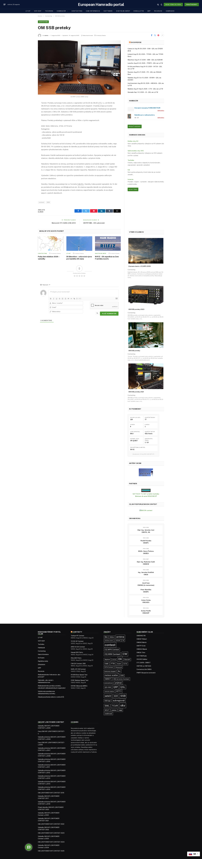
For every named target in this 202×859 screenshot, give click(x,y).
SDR (116, 696)
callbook (117, 640)
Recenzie (158, 11)
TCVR (115, 705)
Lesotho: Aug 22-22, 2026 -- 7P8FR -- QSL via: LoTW (145, 63)
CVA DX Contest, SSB (78, 663)
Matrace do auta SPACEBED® (146, 496)
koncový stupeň (110, 671)
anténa (120, 636)
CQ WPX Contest (112, 650)
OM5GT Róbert (142, 639)
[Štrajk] (59, 298)
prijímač (118, 683)
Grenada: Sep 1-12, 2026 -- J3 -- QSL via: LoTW (143, 92)
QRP (149, 11)
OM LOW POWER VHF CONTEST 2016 (51, 793)
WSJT (107, 710)
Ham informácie (93, 11)
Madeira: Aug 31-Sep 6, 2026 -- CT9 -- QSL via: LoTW (145, 89)
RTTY (119, 691)
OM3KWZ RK (141, 636)
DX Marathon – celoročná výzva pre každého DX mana (79, 258)
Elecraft (127, 659)
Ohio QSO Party (76, 658)
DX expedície (136, 42)
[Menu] (4, 4)
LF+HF (28, 11)
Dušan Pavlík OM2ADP (146, 612)
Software (108, 11)
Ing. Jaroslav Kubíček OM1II (146, 573)
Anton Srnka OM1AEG (146, 601)
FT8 (113, 664)
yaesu (114, 710)
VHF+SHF (37, 11)
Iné (129, 170)
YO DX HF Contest (77, 641)
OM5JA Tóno (141, 652)
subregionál (119, 700)
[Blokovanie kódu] (71, 298)
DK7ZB (114, 659)
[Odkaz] (74, 298)
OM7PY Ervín (141, 646)
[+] (80, 298)
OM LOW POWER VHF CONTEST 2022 (51, 824)
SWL (107, 706)
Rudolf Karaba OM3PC (146, 542)
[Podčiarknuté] (56, 298)
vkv (122, 705)
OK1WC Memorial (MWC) (79, 686)
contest (41, 202)
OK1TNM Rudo (142, 656)
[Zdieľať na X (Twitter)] (155, 35)
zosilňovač (108, 714)
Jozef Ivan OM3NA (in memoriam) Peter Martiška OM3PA (146, 587)
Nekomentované (88, 35)
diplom (107, 660)
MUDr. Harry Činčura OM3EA (146, 552)
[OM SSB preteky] (79, 67)
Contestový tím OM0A (144, 669)
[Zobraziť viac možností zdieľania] (162, 35)
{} (77, 298)
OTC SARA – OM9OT (144, 662)
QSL (122, 687)
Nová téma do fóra (173, 4)
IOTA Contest (109, 667)
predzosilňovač (109, 683)
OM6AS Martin (142, 642)
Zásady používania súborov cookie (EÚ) (51, 697)
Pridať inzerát (191, 4)
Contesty (77, 632)
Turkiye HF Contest (77, 636)
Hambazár (61, 11)
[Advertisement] (146, 210)
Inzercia (130, 179)
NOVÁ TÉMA (133, 189)
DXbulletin (139, 11)
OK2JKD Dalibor (142, 659)
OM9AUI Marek (142, 649)
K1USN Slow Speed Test (79, 675)
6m (106, 637)
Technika (49, 11)
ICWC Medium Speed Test (79, 680)
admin (46, 35)
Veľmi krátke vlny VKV (136, 151)
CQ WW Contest (112, 654)
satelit (108, 696)
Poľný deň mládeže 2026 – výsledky (48, 258)
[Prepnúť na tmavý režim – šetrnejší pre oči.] (161, 4)
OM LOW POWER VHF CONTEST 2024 (51, 842)
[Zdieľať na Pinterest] (158, 35)
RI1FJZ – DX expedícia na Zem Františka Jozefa (107, 258)
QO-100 (108, 687)
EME (107, 664)
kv (119, 671)
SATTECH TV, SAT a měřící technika (146, 494)
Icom (119, 664)
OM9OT (108, 679)
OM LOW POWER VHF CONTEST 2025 (51, 851)
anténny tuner (109, 640)
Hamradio (170, 11)
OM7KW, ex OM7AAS (144, 666)
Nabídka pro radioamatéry (144, 115)
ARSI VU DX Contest (78, 647)
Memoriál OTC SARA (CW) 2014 (64, 223)
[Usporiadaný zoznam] (62, 298)
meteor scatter (111, 675)
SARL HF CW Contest (78, 669)
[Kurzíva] (53, 298)
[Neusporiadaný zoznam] (65, 298)
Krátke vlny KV (133, 141)
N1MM (122, 675)
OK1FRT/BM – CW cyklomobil (94, 223)
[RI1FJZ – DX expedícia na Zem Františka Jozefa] (108, 243)
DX (120, 659)
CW (125, 654)
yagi (120, 710)
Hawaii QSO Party (77, 652)
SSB (48, 202)
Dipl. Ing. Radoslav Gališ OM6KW (146, 563)
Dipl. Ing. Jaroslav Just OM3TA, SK (146, 531)
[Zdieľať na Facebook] (151, 35)
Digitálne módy (123, 11)
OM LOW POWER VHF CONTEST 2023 (51, 833)
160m (112, 637)
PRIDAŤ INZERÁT (135, 126)
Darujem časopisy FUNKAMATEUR (147, 108)
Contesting (77, 11)
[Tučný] (50, 298)
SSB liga (107, 701)
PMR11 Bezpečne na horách (146, 673)
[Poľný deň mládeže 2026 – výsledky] (51, 243)
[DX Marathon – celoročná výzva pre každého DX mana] (79, 243)
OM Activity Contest (121, 679)
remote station (109, 691)
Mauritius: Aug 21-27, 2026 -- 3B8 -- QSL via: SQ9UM (145, 60)
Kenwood (119, 667)
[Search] (158, 4)
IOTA (125, 664)
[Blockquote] (68, 298)
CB (123, 640)
